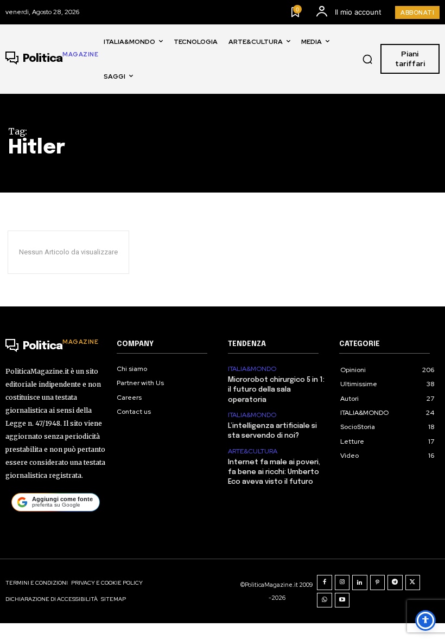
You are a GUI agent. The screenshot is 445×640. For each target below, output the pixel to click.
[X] (413, 582)
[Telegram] (395, 582)
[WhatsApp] (324, 600)
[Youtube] (342, 600)
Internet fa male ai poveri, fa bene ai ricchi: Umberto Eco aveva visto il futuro (274, 472)
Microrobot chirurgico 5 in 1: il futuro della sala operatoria (276, 389)
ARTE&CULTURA (252, 451)
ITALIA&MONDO (252, 369)
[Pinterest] (377, 582)
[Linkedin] (359, 582)
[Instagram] (342, 582)
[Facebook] (324, 582)
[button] (367, 59)
